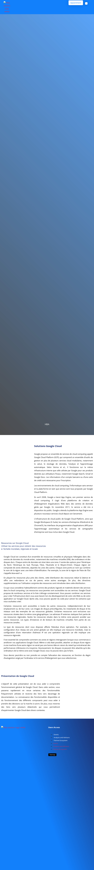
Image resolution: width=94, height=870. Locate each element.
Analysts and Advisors (62, 737)
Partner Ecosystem (60, 740)
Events (56, 734)
